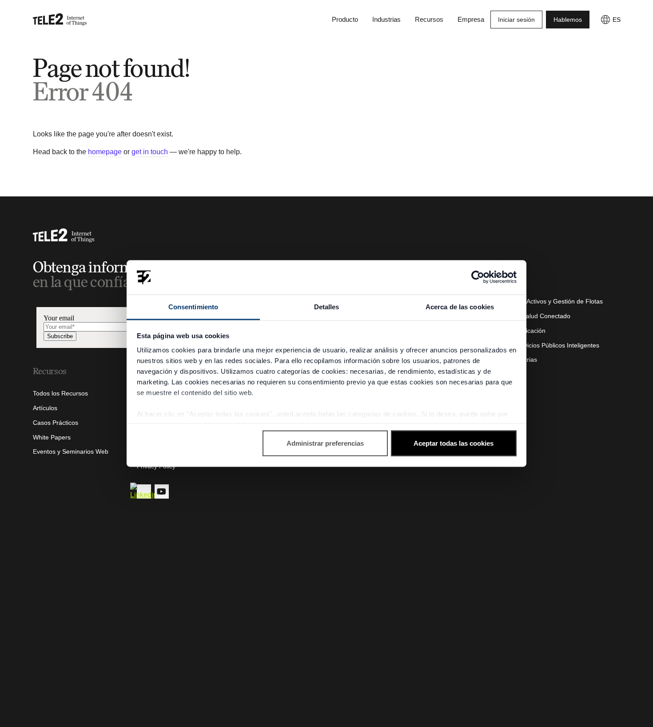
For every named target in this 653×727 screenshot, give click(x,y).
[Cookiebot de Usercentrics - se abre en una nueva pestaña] (478, 277)
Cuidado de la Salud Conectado (525, 316)
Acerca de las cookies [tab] (460, 306)
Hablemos (567, 19)
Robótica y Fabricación (513, 330)
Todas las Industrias (509, 359)
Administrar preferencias (325, 443)
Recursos (429, 19)
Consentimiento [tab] (193, 306)
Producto (345, 19)
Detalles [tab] (326, 306)
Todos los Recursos (60, 393)
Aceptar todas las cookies (454, 443)
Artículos (45, 407)
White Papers (52, 437)
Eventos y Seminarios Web (70, 451)
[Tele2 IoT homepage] (60, 19)
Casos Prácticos (55, 422)
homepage (105, 152)
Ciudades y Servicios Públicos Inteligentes (540, 345)
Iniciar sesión (516, 19)
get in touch (149, 152)
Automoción (497, 286)
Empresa (471, 19)
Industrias (386, 19)
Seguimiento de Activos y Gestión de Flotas (542, 301)
